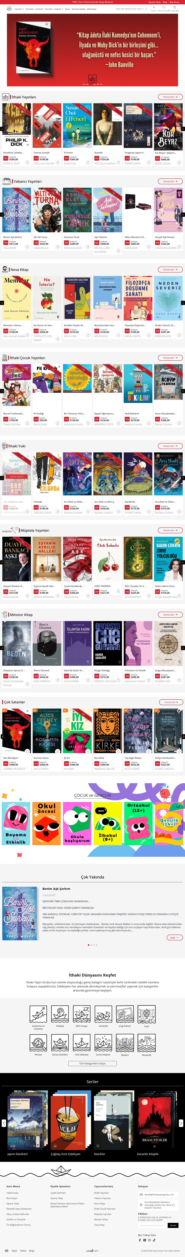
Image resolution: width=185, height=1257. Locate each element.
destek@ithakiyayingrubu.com (159, 1194)
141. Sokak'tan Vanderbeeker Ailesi (14, 501)
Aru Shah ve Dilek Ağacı (74, 501)
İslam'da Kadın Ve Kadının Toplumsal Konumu (74, 670)
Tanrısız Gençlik (42, 152)
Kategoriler (57, 9)
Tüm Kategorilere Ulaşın (92, 1063)
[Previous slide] (2, 129)
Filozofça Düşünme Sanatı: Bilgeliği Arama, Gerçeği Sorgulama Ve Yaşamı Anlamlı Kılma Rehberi (135, 325)
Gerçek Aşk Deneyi (164, 237)
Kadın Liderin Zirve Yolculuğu (165, 586)
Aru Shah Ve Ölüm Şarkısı (165, 501)
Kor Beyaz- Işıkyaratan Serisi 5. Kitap (165, 152)
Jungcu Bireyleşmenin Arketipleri (165, 670)
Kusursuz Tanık (71, 237)
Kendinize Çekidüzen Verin (14, 152)
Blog (165, 2)
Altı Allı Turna (40, 237)
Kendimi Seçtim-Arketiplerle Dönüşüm (74, 325)
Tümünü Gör (168, 97)
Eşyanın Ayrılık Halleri (44, 586)
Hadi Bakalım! (132, 413)
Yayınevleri (18, 9)
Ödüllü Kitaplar (91, 9)
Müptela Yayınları (102, 1214)
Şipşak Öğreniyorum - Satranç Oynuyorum (105, 413)
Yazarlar (67, 9)
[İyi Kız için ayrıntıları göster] (77, 732)
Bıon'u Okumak (41, 670)
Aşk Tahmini (100, 237)
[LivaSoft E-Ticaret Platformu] (93, 1251)
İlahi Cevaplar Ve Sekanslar (135, 586)
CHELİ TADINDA (102, 586)
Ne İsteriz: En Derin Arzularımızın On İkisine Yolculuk (44, 325)
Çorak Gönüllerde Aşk (74, 586)
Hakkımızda (12, 1192)
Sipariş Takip (155, 2)
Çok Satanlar (39, 9)
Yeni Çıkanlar (30, 9)
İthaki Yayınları (101, 1192)
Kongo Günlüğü (102, 670)
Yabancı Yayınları (102, 1198)
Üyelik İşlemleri (58, 1192)
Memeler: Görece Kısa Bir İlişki (14, 325)
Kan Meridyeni (10, 758)
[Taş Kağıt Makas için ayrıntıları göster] (138, 732)
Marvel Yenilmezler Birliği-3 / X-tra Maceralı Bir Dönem (14, 413)
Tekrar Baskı (49, 9)
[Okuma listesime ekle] (28, 107)
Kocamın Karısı (41, 758)
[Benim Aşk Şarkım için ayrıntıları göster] (19, 913)
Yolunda (38, 501)
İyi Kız (67, 758)
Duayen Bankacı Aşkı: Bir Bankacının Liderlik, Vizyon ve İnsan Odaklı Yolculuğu (14, 586)
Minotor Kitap (101, 1219)
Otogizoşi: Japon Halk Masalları (135, 152)
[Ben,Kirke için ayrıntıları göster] (107, 732)
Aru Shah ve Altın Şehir (105, 501)
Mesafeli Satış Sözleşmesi (19, 1208)
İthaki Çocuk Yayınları (104, 1208)
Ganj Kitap (99, 1224)
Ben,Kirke (99, 758)
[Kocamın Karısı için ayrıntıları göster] (47, 732)
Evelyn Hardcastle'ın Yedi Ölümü (165, 758)
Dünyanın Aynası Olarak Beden (14, 670)
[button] (88, 945)
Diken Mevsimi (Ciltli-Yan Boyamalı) (135, 237)
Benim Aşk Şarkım (12, 237)
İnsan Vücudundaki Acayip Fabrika (165, 413)
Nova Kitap (99, 1203)
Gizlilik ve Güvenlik (16, 1219)
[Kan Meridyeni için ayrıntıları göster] (16, 732)
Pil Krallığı (39, 413)
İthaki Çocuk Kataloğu (78, 9)
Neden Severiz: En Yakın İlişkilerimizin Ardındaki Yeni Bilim (165, 325)
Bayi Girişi (174, 2)
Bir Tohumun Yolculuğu (74, 413)
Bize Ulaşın (12, 1198)
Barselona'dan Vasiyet (105, 325)
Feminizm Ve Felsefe (135, 670)
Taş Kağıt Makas (133, 758)
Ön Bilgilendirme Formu (19, 1224)
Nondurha (130, 501)
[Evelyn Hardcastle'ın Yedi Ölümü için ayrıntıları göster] (168, 732)
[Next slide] (183, 129)
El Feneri (68, 152)
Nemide (98, 152)
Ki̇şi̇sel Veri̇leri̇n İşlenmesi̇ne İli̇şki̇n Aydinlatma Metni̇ (67, 1205)
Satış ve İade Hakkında (18, 1214)
